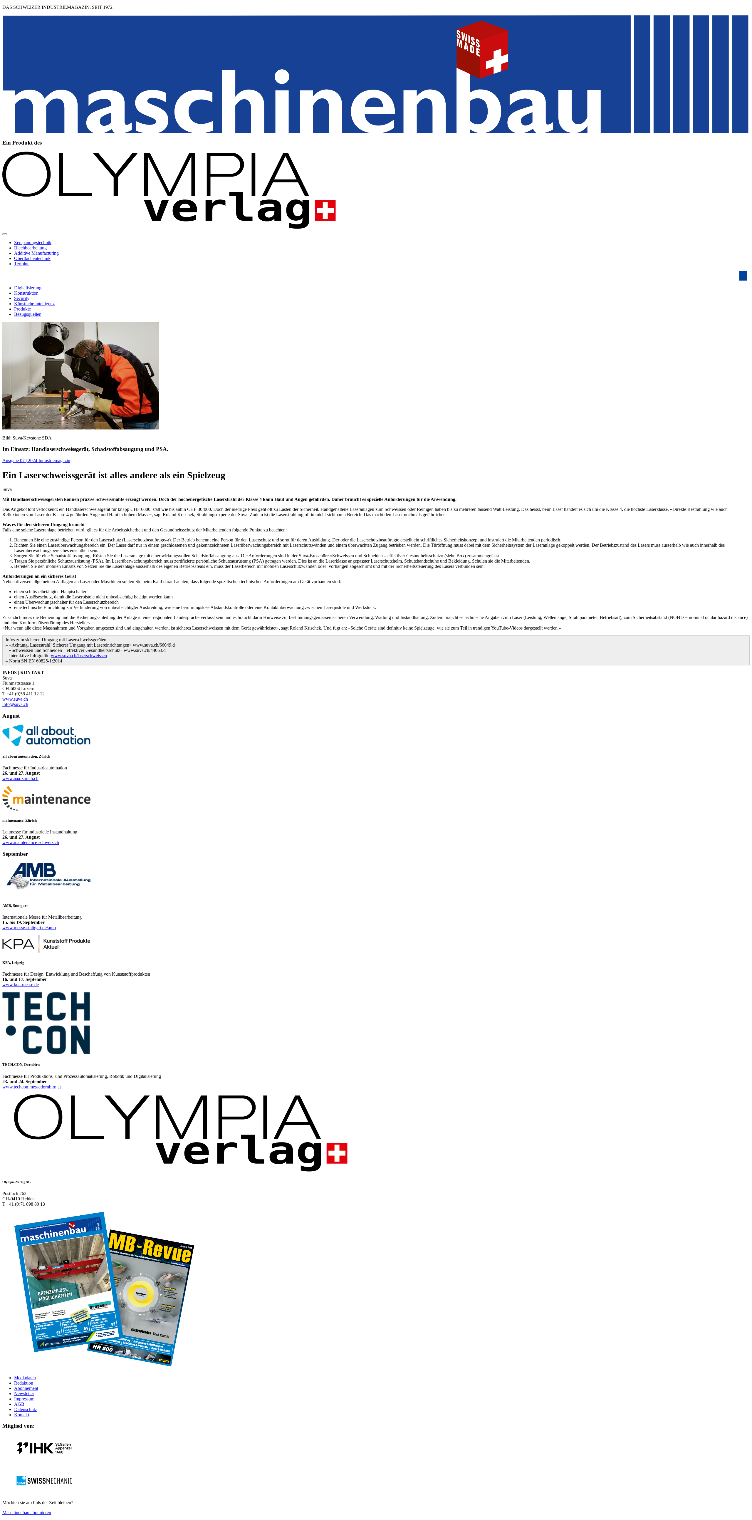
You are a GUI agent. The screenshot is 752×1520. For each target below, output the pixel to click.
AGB (19, 1404)
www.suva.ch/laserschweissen (79, 655)
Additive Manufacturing (36, 253)
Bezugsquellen (27, 314)
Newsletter (24, 1393)
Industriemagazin (54, 460)
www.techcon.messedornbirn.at (31, 1086)
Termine (21, 263)
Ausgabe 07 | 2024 (20, 460)
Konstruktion (26, 293)
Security (21, 298)
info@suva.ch (15, 704)
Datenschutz (25, 1409)
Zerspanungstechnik (32, 242)
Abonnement (26, 1388)
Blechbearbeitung (30, 247)
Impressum (24, 1398)
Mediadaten (25, 1377)
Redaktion (23, 1382)
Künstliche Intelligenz (34, 303)
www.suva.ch (15, 699)
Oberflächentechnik (32, 258)
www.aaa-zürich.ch (20, 778)
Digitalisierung (27, 287)
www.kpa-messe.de (20, 984)
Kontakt (21, 1414)
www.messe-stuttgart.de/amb (29, 927)
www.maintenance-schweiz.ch (30, 842)
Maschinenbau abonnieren (26, 1512)
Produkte (22, 308)
